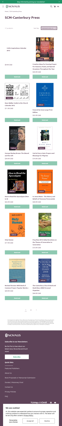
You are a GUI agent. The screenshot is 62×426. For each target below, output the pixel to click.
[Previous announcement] (3, 2)
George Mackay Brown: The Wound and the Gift (17, 154)
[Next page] (36, 310)
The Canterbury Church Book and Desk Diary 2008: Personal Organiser (44, 288)
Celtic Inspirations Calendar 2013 (16, 49)
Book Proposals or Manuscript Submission (20, 378)
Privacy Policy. (28, 415)
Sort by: (36, 28)
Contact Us (9, 387)
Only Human (9, 240)
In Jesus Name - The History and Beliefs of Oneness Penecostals (44, 197)
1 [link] (25, 310)
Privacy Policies (10, 392)
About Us (8, 373)
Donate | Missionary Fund (14, 382)
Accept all (30, 421)
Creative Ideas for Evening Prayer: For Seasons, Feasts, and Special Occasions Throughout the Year (45, 66)
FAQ (6, 396)
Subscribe (17, 357)
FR (58, 6)
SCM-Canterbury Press (16, 11)
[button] (3, 6)
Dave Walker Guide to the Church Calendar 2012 (16, 104)
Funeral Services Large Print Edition (43, 111)
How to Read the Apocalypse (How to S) (17, 197)
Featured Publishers (12, 368)
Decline (47, 421)
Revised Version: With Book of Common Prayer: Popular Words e (16, 287)
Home (6, 11)
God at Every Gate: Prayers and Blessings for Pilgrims (43, 154)
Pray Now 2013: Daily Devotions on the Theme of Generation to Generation (45, 242)
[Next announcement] (59, 2)
